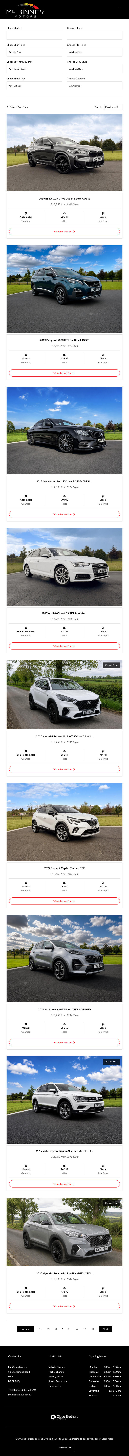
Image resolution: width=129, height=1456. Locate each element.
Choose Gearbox (76, 78)
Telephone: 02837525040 (22, 1389)
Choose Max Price (76, 44)
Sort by (99, 107)
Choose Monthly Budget (19, 61)
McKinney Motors (25, 10)
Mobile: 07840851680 (19, 1394)
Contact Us (55, 1385)
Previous (25, 1328)
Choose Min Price (16, 44)
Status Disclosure (58, 1381)
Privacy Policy (56, 1376)
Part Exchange (56, 1371)
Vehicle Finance (57, 1367)
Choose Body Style (77, 61)
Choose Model (74, 27)
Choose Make (14, 27)
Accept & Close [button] (64, 1447)
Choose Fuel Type (16, 78)
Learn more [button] (107, 1438)
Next (105, 1328)
